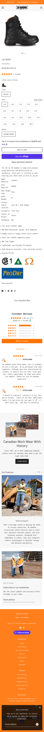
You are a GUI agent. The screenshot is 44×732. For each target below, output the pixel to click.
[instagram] (23, 627)
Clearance (22, 664)
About (22, 661)
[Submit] (37, 724)
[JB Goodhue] (22, 7)
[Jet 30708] (4, 85)
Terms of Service (22, 685)
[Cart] (41, 8)
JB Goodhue (6, 64)
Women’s (22, 654)
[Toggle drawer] (3, 8)
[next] (41, 2)
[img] (18, 356)
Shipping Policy (22, 681)
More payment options (22, 162)
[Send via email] (11, 291)
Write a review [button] (22, 341)
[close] (40, 707)
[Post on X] (5, 291)
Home (22, 643)
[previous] (2, 2)
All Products (22, 647)
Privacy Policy (22, 674)
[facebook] (20, 627)
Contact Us (22, 689)
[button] (7, 74)
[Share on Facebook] (2, 291)
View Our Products (22, 650)
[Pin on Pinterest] (8, 291)
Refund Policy (22, 678)
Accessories (22, 657)
